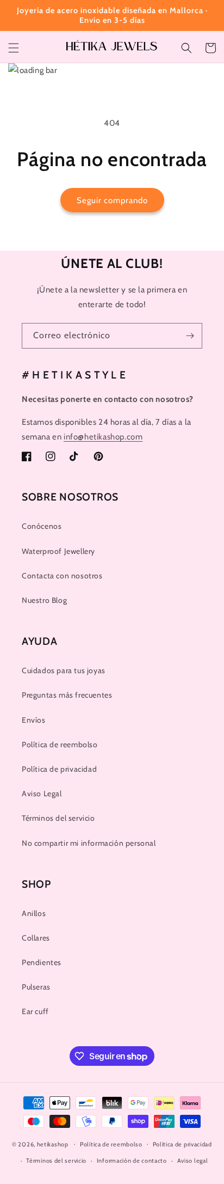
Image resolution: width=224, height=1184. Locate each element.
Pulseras (36, 987)
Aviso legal (192, 1160)
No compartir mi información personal (89, 843)
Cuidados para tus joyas (63, 670)
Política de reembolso (60, 744)
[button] (14, 48)
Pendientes (41, 962)
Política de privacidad (59, 769)
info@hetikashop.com (103, 437)
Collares (36, 938)
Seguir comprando (112, 200)
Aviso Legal (42, 793)
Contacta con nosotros (62, 576)
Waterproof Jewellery (58, 551)
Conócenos (41, 526)
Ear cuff (35, 1011)
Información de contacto (132, 1160)
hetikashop (53, 1144)
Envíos (34, 720)
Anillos (34, 913)
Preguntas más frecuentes (67, 695)
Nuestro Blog (44, 600)
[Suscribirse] (190, 336)
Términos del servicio (58, 818)
